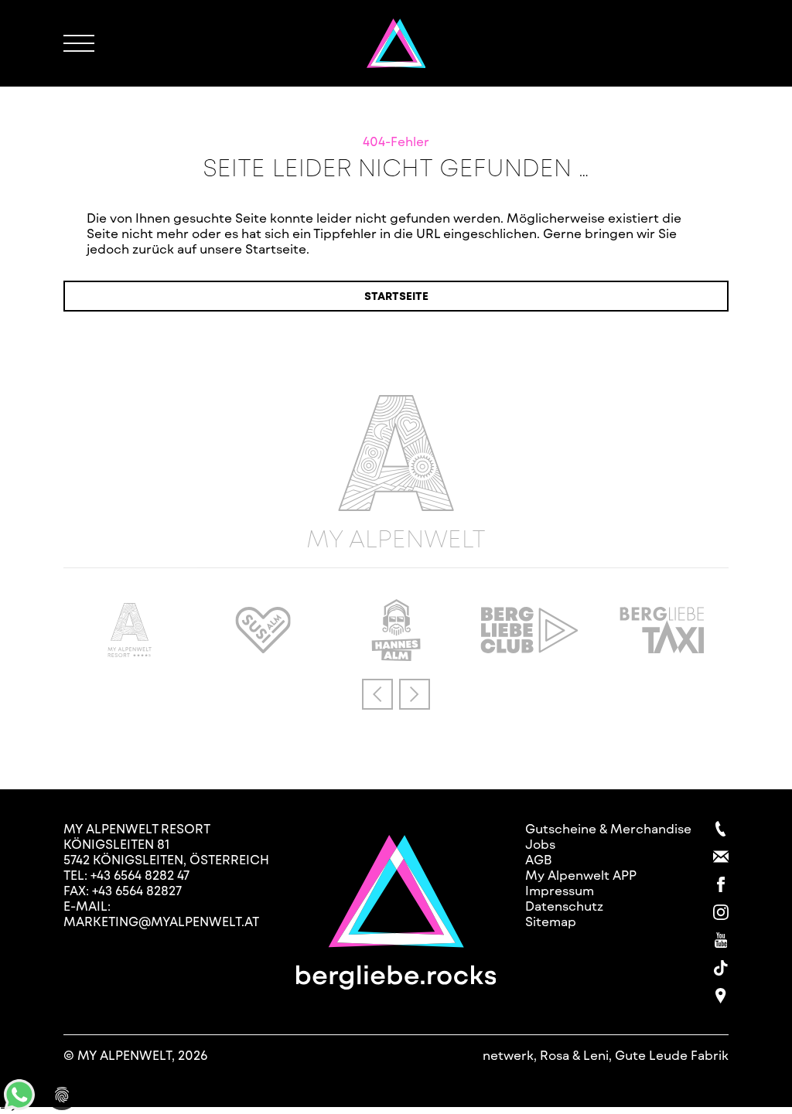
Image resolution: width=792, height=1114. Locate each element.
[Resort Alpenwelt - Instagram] (721, 912)
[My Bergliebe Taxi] (662, 648)
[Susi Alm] (263, 648)
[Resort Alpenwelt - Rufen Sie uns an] (721, 828)
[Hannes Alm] (396, 656)
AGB (538, 859)
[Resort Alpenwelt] (396, 43)
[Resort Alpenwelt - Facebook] (721, 884)
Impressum (559, 890)
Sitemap (550, 921)
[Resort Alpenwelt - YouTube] (721, 940)
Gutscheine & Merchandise (608, 828)
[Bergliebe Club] (529, 648)
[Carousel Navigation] (396, 694)
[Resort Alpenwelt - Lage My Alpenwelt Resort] (721, 995)
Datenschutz (564, 905)
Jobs (540, 843)
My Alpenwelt (396, 536)
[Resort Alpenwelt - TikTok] (721, 968)
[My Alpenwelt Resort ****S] (130, 652)
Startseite (396, 295)
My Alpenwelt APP (581, 874)
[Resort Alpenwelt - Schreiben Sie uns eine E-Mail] (721, 856)
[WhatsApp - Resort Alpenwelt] (19, 1105)
